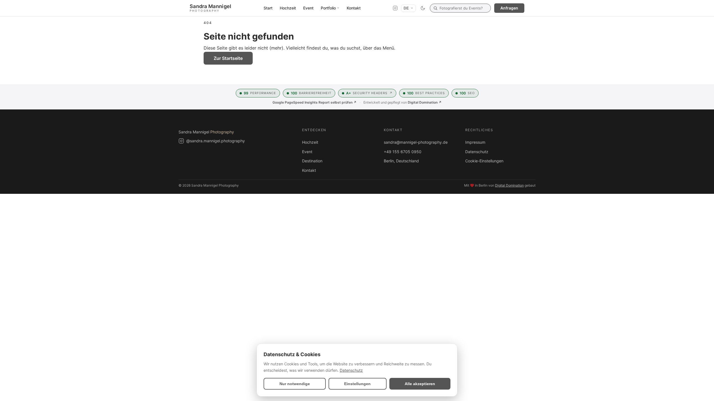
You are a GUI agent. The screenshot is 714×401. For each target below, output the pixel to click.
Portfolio (328, 8)
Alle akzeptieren (420, 384)
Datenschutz (476, 151)
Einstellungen (357, 384)
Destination (312, 160)
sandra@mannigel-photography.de (416, 142)
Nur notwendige (294, 384)
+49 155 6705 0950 (402, 151)
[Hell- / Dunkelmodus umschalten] (422, 8)
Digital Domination (509, 185)
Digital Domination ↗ (425, 102)
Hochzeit (288, 8)
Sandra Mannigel (206, 131)
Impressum (475, 142)
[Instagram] (395, 8)
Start (268, 8)
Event (308, 8)
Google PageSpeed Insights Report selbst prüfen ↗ (314, 102)
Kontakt (354, 8)
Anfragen (509, 8)
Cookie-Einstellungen (484, 160)
